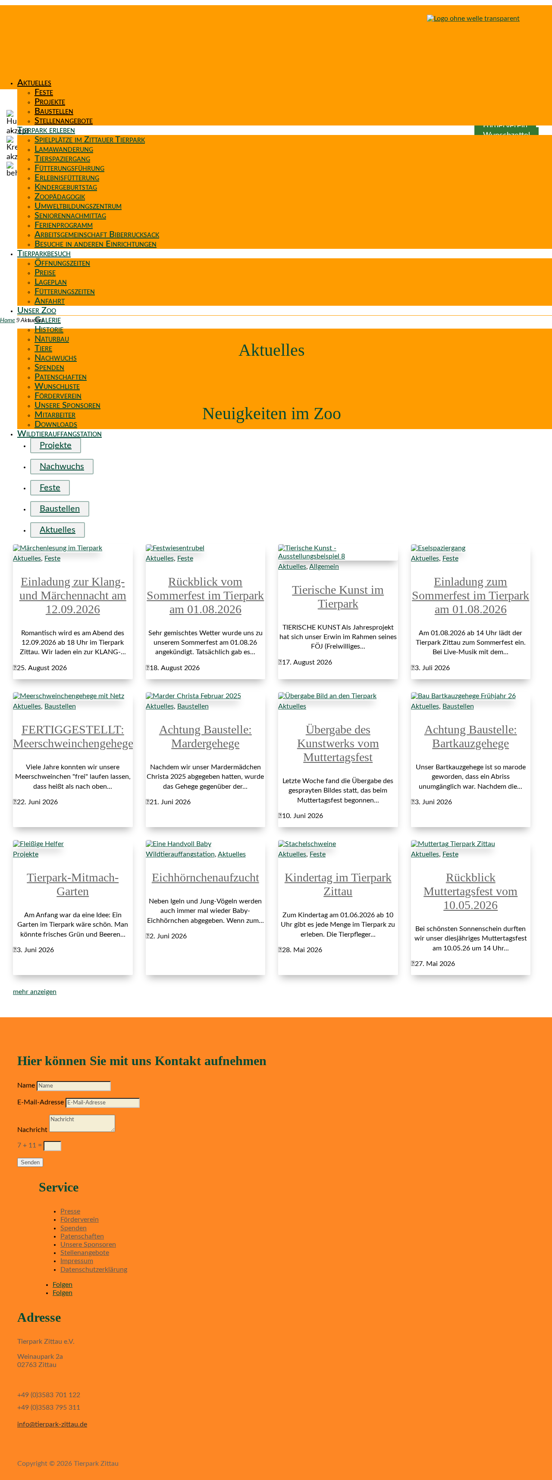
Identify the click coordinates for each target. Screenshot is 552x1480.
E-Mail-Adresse (40, 1102)
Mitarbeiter (54, 415)
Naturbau (51, 339)
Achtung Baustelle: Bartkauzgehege (470, 736)
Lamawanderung (63, 149)
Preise (45, 272)
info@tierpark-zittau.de (52, 1424)
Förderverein (58, 396)
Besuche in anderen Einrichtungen (95, 244)
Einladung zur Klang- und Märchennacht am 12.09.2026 (72, 595)
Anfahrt (49, 301)
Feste (43, 92)
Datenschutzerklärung (93, 1269)
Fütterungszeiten (64, 291)
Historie (48, 329)
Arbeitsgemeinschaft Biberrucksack (96, 234)
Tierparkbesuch (44, 253)
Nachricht (32, 1129)
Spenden (49, 367)
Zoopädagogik (59, 196)
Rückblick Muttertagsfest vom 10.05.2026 (470, 891)
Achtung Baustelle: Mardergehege (205, 736)
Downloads (55, 424)
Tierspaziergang (62, 158)
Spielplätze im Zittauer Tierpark (89, 139)
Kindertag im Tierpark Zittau (338, 884)
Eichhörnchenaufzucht (205, 877)
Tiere (43, 348)
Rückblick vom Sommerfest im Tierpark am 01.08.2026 (205, 595)
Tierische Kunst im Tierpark (338, 596)
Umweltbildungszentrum (78, 206)
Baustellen (53, 111)
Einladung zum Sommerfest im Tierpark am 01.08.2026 (470, 595)
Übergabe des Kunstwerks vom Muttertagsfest (338, 743)
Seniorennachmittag (70, 215)
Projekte (49, 101)
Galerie (47, 320)
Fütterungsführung (69, 168)
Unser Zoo (36, 310)
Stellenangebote (63, 120)
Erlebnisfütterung (66, 177)
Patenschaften (60, 377)
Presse (70, 1211)
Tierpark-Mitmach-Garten (73, 884)
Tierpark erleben (46, 130)
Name (26, 1085)
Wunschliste (57, 386)
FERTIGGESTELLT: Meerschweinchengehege (73, 736)
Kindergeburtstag (65, 187)
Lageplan (50, 282)
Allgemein (324, 566)
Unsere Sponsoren (67, 405)
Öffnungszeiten (62, 263)
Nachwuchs (55, 358)
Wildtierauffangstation (59, 434)
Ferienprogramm (63, 225)
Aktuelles (34, 82)
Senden (30, 1162)
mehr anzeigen (34, 991)
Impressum (76, 1260)
